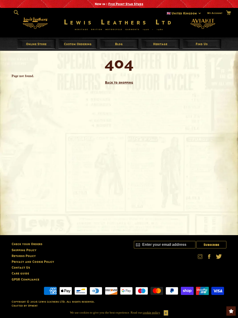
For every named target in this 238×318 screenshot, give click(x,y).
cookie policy (151, 312)
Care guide (20, 273)
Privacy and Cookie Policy (33, 261)
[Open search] (16, 12)
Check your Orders (27, 244)
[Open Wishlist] (231, 311)
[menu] (119, 44)
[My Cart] (228, 12)
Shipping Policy (24, 250)
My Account (214, 13)
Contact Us (21, 267)
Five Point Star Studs (125, 4)
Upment (33, 305)
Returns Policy (24, 256)
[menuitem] (36, 44)
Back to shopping (119, 82)
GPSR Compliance (25, 279)
